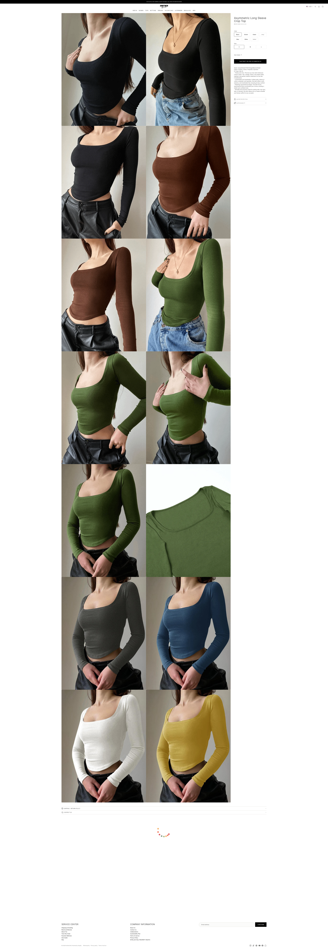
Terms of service (134, 935)
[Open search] (315, 6)
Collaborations (134, 931)
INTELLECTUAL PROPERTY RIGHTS (140, 940)
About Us (132, 927)
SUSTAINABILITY (240, 103)
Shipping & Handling (67, 927)
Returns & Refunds (67, 930)
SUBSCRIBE (261, 924)
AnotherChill (68, 945)
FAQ (63, 940)
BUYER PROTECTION (242, 99)
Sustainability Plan (135, 933)
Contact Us (133, 930)
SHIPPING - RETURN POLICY (72, 808)
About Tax (64, 931)
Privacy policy (94, 945)
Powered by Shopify (76, 945)
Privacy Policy (134, 937)
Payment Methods (67, 935)
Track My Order (66, 933)
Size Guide (237, 55)
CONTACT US (68, 812)
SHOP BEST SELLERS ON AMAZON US (250, 61)
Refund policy (86, 945)
